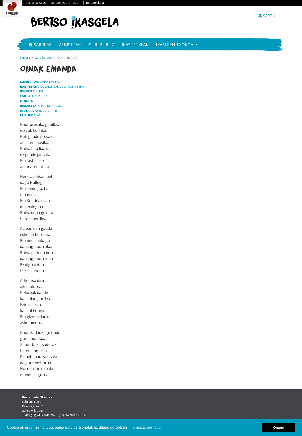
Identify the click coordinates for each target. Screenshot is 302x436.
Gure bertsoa (44, 58)
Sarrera (42, 44)
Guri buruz (101, 44)
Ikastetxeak (135, 44)
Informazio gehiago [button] (145, 427)
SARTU (268, 15)
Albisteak (70, 44)
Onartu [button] (278, 427)
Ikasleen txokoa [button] (175, 44)
